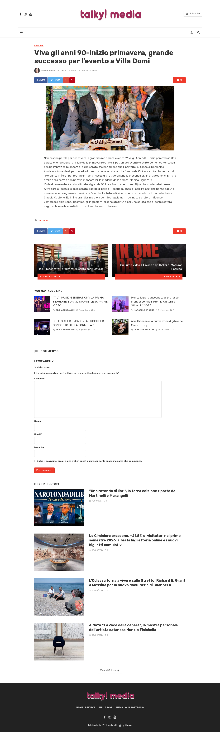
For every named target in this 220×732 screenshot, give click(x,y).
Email (38, 434)
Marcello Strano (144, 310)
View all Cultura (108, 670)
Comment (40, 378)
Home (79, 707)
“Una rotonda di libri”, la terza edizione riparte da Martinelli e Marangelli (132, 493)
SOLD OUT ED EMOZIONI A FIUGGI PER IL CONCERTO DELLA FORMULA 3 (80, 323)
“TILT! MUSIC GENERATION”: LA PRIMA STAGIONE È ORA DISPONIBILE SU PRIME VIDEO (80, 301)
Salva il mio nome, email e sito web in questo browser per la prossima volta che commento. (89, 461)
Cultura (38, 45)
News (119, 707)
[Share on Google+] (66, 80)
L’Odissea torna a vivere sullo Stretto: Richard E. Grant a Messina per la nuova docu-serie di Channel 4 (137, 582)
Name (38, 421)
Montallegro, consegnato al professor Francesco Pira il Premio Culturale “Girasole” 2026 (155, 301)
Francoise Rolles (144, 329)
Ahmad (128, 725)
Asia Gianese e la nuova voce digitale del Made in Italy (157, 323)
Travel (109, 707)
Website (39, 447)
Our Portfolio (134, 707)
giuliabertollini (54, 70)
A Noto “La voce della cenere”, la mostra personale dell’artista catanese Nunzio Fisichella (133, 627)
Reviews (90, 707)
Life (100, 707)
